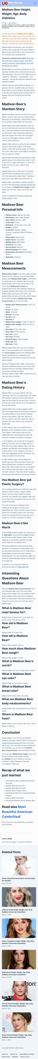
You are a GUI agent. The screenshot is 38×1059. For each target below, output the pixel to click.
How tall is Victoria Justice (15, 61)
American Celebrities (28, 25)
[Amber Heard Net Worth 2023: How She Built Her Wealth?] (19, 865)
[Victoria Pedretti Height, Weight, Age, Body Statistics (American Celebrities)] (19, 991)
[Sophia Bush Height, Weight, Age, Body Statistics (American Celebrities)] (19, 959)
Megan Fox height (11, 66)
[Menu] (35, 3)
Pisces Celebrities (19, 26)
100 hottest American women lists (24, 185)
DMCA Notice (6, 1057)
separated (13, 453)
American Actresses (14, 25)
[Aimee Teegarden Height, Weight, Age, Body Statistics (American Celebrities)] (19, 928)
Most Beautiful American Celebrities (17, 812)
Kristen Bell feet (22, 567)
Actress (4, 25)
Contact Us (13, 1054)
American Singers (7, 26)
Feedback (15, 1057)
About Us (5, 1054)
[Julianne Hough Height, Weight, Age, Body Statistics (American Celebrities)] (19, 897)
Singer (27, 26)
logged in (14, 842)
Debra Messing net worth (24, 63)
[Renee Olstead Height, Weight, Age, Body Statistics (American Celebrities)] (19, 1022)
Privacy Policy (25, 1057)
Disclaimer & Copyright (27, 1054)
